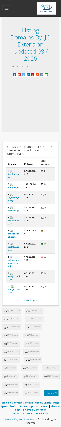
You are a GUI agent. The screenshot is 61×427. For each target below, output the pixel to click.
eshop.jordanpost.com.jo (13, 263)
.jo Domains (27, 66)
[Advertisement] (30, 100)
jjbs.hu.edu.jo (14, 175)
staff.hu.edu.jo (13, 248)
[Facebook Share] (15, 74)
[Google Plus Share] (19, 74)
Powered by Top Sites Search (21, 419)
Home (15, 66)
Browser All (51, 393)
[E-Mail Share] (46, 74)
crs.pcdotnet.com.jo (13, 235)
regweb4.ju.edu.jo (14, 199)
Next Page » (30, 300)
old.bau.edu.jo (13, 222)
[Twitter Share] (24, 74)
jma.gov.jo (13, 187)
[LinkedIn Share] (28, 74)
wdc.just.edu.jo (14, 291)
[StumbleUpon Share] (37, 74)
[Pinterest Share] (33, 74)
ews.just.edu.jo (14, 278)
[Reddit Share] (42, 74)
